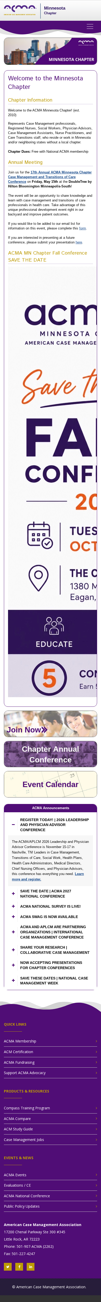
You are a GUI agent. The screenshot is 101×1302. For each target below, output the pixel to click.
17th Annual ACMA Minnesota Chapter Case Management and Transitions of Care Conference (50, 177)
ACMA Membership (20, 1041)
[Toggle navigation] (91, 26)
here (79, 242)
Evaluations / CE (17, 1185)
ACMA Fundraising (19, 1062)
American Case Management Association (50, 1286)
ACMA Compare (17, 1118)
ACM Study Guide (18, 1128)
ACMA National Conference (27, 1195)
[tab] (50, 825)
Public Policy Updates (22, 1206)
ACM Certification (18, 1051)
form (82, 228)
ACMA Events (15, 1174)
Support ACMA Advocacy (25, 1072)
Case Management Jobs (24, 1139)
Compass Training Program (27, 1107)
